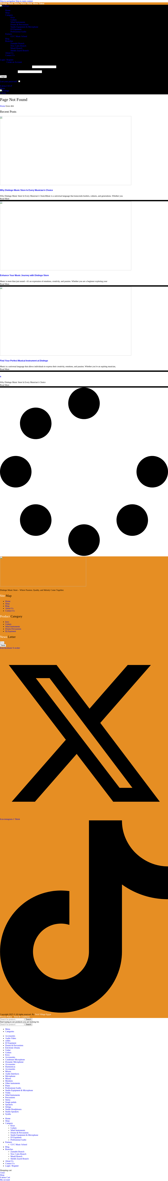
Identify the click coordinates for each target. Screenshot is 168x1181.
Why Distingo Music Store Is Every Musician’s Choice (26, 190)
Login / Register (12, 1166)
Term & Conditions (22, 1017)
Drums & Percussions (19, 24)
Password (8, 71)
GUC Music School (18, 36)
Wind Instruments (17, 22)
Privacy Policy (6, 1017)
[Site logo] (4, 6)
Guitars (13, 20)
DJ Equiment (15, 29)
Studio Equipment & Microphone (24, 27)
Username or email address (16, 67)
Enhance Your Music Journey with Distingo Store (24, 275)
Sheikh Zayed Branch (19, 50)
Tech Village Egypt (43, 1014)
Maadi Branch (16, 48)
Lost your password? (8, 81)
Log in (3, 77)
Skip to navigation (8, 1)
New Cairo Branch (18, 46)
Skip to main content (24, 1)
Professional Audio (18, 32)
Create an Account (14, 62)
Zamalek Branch (17, 43)
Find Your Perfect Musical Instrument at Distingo (24, 361)
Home (3, 106)
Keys (12, 17)
